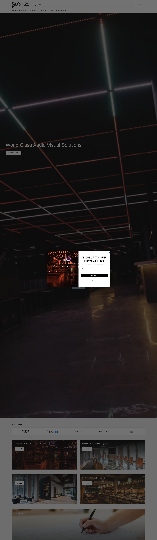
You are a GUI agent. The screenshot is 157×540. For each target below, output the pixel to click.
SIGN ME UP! (94, 275)
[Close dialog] (109, 253)
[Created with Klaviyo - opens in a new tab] (78, 288)
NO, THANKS (94, 280)
